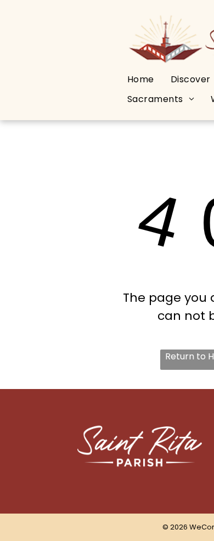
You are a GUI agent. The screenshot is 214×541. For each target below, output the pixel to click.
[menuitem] (140, 79)
